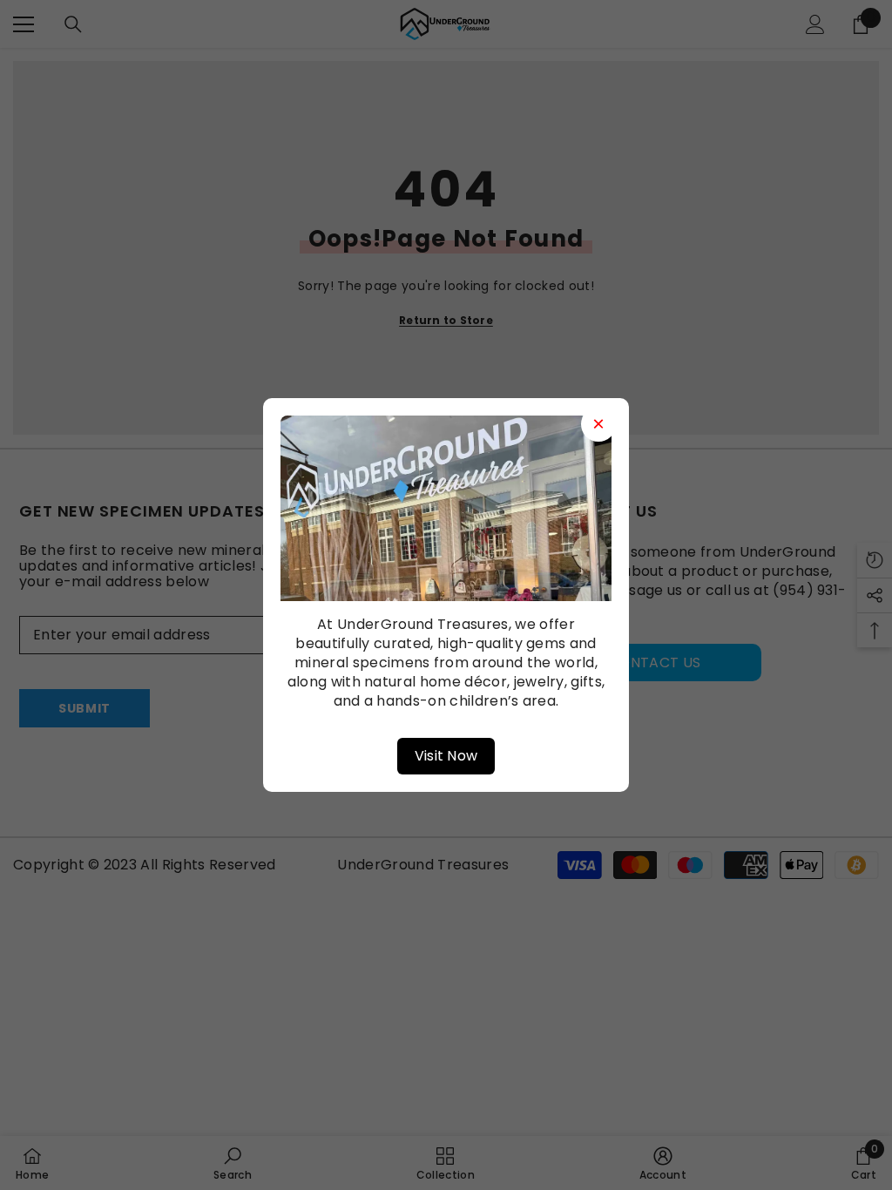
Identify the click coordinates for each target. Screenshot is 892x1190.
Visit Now (446, 756)
